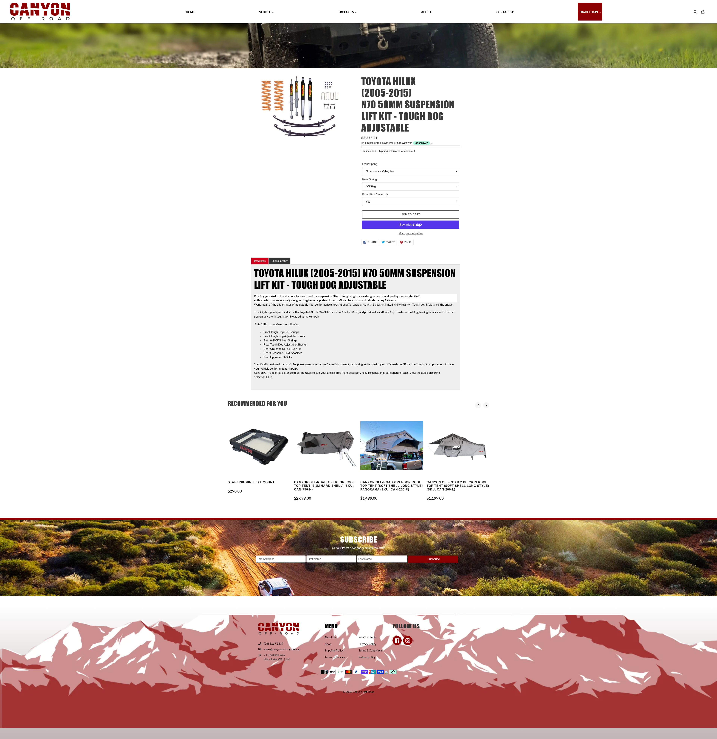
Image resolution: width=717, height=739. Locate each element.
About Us (330, 637)
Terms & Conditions (370, 650)
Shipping (383, 150)
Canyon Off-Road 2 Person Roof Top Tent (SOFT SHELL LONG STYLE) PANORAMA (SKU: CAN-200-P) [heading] (391, 486)
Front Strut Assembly (375, 194)
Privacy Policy (367, 644)
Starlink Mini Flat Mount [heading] (251, 482)
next (486, 405)
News (328, 644)
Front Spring (369, 163)
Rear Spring (369, 179)
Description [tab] (260, 261)
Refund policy (366, 657)
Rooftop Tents (367, 637)
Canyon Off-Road (363, 691)
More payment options (411, 233)
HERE (269, 377)
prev (478, 405)
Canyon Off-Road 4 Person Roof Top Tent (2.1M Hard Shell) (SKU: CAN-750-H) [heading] (324, 486)
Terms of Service (335, 657)
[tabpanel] (355, 327)
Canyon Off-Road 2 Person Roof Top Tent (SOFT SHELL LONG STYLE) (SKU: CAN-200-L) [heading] (458, 486)
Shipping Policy (334, 650)
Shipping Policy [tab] (280, 261)
